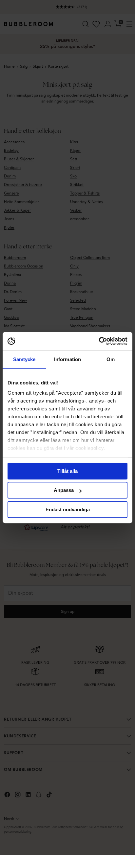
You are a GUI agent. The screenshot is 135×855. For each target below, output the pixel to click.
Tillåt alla (67, 471)
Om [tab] (110, 359)
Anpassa (64, 490)
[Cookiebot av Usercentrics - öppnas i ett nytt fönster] (98, 341)
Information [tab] (67, 359)
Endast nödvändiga (68, 509)
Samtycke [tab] (24, 359)
